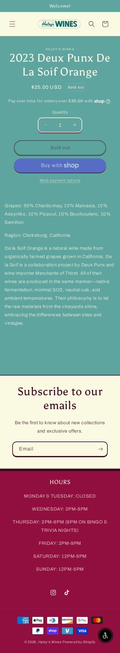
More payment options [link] (60, 180)
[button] (12, 24)
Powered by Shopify (79, 642)
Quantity (60, 112)
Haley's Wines (50, 642)
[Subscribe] (100, 449)
